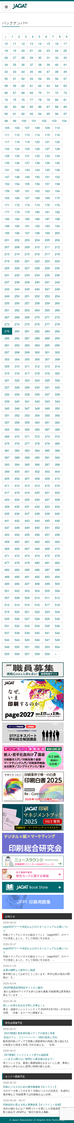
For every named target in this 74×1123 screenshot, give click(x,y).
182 (57, 212)
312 (37, 366)
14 (40, 43)
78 (40, 100)
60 (23, 86)
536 (57, 626)
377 (27, 443)
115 (47, 135)
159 (7, 191)
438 (37, 513)
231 (7, 275)
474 (37, 556)
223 (47, 261)
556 (17, 654)
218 (57, 254)
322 (17, 380)
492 (37, 577)
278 (57, 324)
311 (27, 366)
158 (57, 184)
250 (17, 296)
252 (37, 296)
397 (47, 464)
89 (65, 107)
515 (27, 605)
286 (17, 338)
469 (47, 549)
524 (57, 612)
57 (65, 79)
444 (37, 520)
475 (47, 556)
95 (48, 114)
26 (6, 58)
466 (17, 549)
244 (17, 289)
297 (7, 352)
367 (47, 429)
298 (17, 352)
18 (6, 50)
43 (14, 72)
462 (37, 542)
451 (47, 527)
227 (27, 268)
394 (17, 464)
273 (7, 324)
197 (27, 233)
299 (27, 352)
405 (7, 478)
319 (47, 373)
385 (47, 450)
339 (7, 401)
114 (37, 135)
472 (17, 556)
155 (27, 184)
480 (37, 563)
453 (7, 535)
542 (57, 633)
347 (27, 408)
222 (37, 261)
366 (37, 429)
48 (56, 72)
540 (37, 633)
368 (57, 429)
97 (65, 114)
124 (17, 149)
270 (37, 317)
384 (37, 450)
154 (17, 184)
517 (47, 605)
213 (7, 254)
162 (37, 191)
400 (17, 471)
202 (17, 240)
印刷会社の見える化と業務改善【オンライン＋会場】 (32, 1104)
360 (37, 422)
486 (37, 570)
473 (27, 556)
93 (31, 114)
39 (48, 65)
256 (17, 303)
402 (37, 471)
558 (37, 654)
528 (37, 619)
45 (31, 72)
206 (57, 240)
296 (57, 345)
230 (57, 268)
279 (7, 331)
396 (37, 464)
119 (27, 142)
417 (7, 492)
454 (17, 535)
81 (65, 100)
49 (65, 72)
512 (57, 598)
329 (27, 387)
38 (40, 65)
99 (14, 121)
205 (47, 240)
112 (17, 135)
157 (47, 184)
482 (57, 563)
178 (17, 212)
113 (27, 135)
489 (7, 577)
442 (17, 520)
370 (17, 436)
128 (57, 149)
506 (57, 591)
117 (7, 142)
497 (27, 584)
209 (27, 247)
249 (7, 296)
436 (17, 513)
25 (65, 50)
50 (6, 79)
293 (27, 345)
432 (37, 506)
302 (57, 352)
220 (17, 261)
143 (27, 170)
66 (6, 93)
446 (57, 520)
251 (27, 296)
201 (7, 240)
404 (57, 471)
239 (27, 282)
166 (17, 198)
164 (57, 191)
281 (27, 331)
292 (17, 345)
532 (17, 626)
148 (17, 177)
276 (37, 324)
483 (7, 570)
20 (23, 50)
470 (57, 549)
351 (7, 415)
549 (7, 647)
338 (57, 394)
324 (37, 380)
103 (54, 121)
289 (47, 338)
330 (37, 387)
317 (27, 373)
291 (7, 345)
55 (48, 79)
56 (56, 79)
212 (57, 247)
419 (27, 492)
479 (27, 563)
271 (47, 317)
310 (17, 366)
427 (47, 499)
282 (37, 331)
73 (65, 93)
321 (7, 380)
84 (23, 107)
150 (37, 177)
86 (40, 107)
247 (47, 289)
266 (57, 310)
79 (48, 100)
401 (27, 471)
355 (47, 415)
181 (47, 212)
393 (7, 464)
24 (56, 50)
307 (47, 359)
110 (57, 128)
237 (7, 282)
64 (56, 86)
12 (23, 43)
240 (37, 282)
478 (17, 563)
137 (27, 163)
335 (27, 394)
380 (57, 443)
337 (47, 394)
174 (37, 205)
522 (37, 612)
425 (27, 499)
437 (27, 513)
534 (37, 626)
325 (47, 380)
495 (7, 584)
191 (27, 226)
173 (27, 205)
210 (37, 247)
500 (57, 584)
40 (56, 65)
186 (37, 219)
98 (6, 121)
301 (47, 352)
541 (47, 633)
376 (17, 443)
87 (48, 107)
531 (7, 626)
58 (6, 86)
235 (47, 275)
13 (31, 43)
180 (37, 212)
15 (48, 43)
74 (6, 100)
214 (17, 254)
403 (47, 471)
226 (17, 268)
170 (57, 198)
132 (37, 156)
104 (64, 121)
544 (17, 640)
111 (7, 135)
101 (33, 121)
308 (57, 359)
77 (31, 100)
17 (65, 43)
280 (17, 331)
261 (7, 310)
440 (57, 513)
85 (31, 107)
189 (7, 226)
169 (47, 198)
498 (37, 584)
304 (17, 359)
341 (27, 401)
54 (40, 79)
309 (7, 366)
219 (7, 261)
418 (17, 492)
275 (27, 324)
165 (7, 198)
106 (17, 128)
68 (23, 93)
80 (56, 100)
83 (14, 107)
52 (23, 79)
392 (57, 457)
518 (57, 605)
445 (47, 520)
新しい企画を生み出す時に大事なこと (24, 1005)
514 (17, 605)
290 (57, 338)
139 (47, 163)
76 (23, 100)
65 (65, 86)
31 (48, 58)
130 (17, 156)
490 (17, 577)
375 (7, 443)
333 (7, 394)
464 (57, 542)
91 (14, 114)
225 (7, 268)
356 (57, 415)
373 (47, 436)
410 (57, 478)
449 (27, 527)
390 (37, 457)
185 (27, 219)
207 (7, 247)
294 (37, 345)
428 (57, 499)
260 (57, 303)
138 (37, 163)
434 (57, 506)
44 (23, 72)
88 (56, 107)
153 (7, 184)
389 (27, 457)
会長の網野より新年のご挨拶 (19, 970)
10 (6, 43)
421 (47, 492)
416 (57, 485)
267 (7, 317)
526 (17, 619)
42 (6, 72)
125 (27, 149)
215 (27, 254)
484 (17, 570)
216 (37, 254)
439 (47, 513)
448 (17, 527)
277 (47, 324)
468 (37, 549)
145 (47, 170)
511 (47, 598)
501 (7, 591)
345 (7, 408)
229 (47, 268)
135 (7, 163)
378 (37, 443)
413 (27, 485)
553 (47, 647)
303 (7, 359)
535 (47, 626)
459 (7, 542)
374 (57, 436)
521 (27, 612)
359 (27, 422)
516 (37, 605)
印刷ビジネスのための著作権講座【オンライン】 (30, 1086)
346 (17, 408)
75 (14, 100)
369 (7, 436)
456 (37, 535)
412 (17, 485)
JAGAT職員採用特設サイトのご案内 (23, 987)
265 (47, 310)
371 (27, 436)
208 (17, 247)
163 (47, 191)
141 (7, 170)
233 (27, 275)
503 (27, 591)
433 (47, 506)
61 (31, 86)
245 (27, 289)
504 (37, 591)
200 (57, 233)
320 (57, 373)
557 (27, 654)
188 (57, 219)
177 (7, 212)
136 (17, 163)
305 (27, 359)
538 (17, 633)
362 (57, 422)
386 (57, 450)
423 (7, 499)
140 (57, 163)
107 (27, 128)
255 (7, 303)
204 (37, 240)
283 (47, 331)
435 (7, 513)
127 (47, 149)
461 (27, 542)
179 (27, 212)
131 (27, 156)
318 (37, 373)
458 (57, 535)
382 (17, 450)
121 (47, 142)
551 (27, 647)
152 (57, 177)
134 (57, 156)
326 (57, 380)
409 (47, 478)
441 (7, 520)
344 (57, 401)
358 (17, 422)
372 (37, 436)
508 (17, 598)
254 (57, 296)
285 (7, 338)
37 (31, 65)
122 (57, 142)
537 (7, 633)
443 (27, 520)
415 (47, 485)
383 (27, 450)
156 (37, 184)
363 (7, 429)
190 (17, 226)
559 (47, 654)
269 (27, 317)
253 (47, 296)
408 (37, 478)
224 (57, 261)
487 (47, 570)
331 (47, 387)
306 (37, 359)
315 (7, 373)
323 (27, 380)
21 (31, 50)
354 (37, 415)
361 (47, 422)
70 (40, 93)
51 (14, 79)
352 (17, 415)
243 (7, 289)
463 (47, 542)
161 (27, 191)
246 (37, 289)
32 (56, 58)
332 (57, 387)
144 (37, 170)
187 (47, 219)
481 (47, 563)
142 (17, 170)
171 (7, 205)
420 (37, 492)
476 (57, 556)
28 (23, 58)
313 (47, 366)
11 (14, 43)
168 (37, 198)
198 (37, 233)
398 (57, 464)
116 (57, 135)
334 (17, 394)
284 (57, 331)
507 (7, 598)
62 (40, 86)
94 (40, 114)
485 (27, 570)
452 (57, 527)
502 (17, 591)
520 (17, 612)
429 (7, 506)
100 (23, 121)
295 (47, 345)
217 (47, 254)
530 (57, 619)
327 (7, 387)
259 (47, 303)
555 (7, 654)
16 (56, 43)
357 (7, 422)
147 (7, 177)
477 (7, 563)
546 (37, 640)
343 (47, 401)
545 (27, 640)
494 (57, 577)
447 (7, 527)
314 (57, 366)
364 (17, 429)
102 (44, 121)
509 (27, 598)
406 (17, 478)
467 (27, 549)
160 (17, 191)
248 (57, 289)
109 (47, 128)
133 (47, 156)
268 (17, 317)
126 (37, 149)
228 (37, 268)
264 (37, 310)
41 (65, 65)
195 (7, 233)
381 (7, 450)
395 (27, 464)
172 (17, 205)
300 (37, 352)
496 (17, 584)
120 (37, 142)
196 (17, 233)
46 (40, 72)
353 (27, 415)
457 (47, 535)
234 (37, 275)
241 (47, 282)
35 (14, 65)
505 (47, 591)
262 (17, 310)
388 (17, 457)
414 (37, 485)
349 (47, 408)
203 (27, 240)
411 (7, 485)
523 (47, 612)
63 (48, 86)
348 (37, 408)
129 (7, 156)
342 (37, 401)
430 (17, 506)
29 (31, 58)
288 (37, 338)
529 (47, 619)
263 (27, 310)
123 (7, 149)
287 (27, 338)
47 (48, 72)
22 (40, 50)
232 (17, 275)
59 (14, 86)
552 (37, 647)
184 (17, 219)
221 (27, 261)
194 (57, 226)
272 (57, 317)
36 (23, 65)
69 (31, 93)
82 (6, 107)
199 (47, 233)
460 (17, 542)
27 (14, 58)
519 (7, 612)
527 (27, 619)
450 (37, 527)
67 (14, 93)
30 (40, 58)
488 (57, 570)
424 (17, 499)
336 (37, 394)
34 (6, 65)
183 (7, 219)
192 (37, 226)
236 (57, 275)
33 (65, 58)
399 (7, 471)
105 (7, 128)
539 (27, 633)
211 (47, 247)
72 (56, 93)
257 (27, 303)
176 (57, 205)
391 (47, 457)
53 (31, 79)
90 (6, 114)
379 (47, 443)
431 (27, 506)
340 (17, 401)
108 (37, 128)
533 (27, 626)
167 (27, 198)
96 (56, 114)
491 (27, 577)
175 (47, 205)
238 (17, 282)
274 (17, 324)
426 (37, 499)
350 (57, 408)
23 (48, 50)
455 (27, 535)
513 (7, 605)
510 (37, 598)
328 (17, 387)
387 (7, 457)
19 (14, 50)
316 (17, 373)
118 (17, 142)
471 (7, 556)
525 (7, 619)
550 (17, 647)
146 (57, 170)
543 (7, 640)
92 (23, 114)
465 (7, 549)
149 (27, 177)
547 (47, 640)
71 (48, 93)
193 (47, 226)
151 (47, 177)
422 (57, 492)
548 (57, 640)
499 (47, 584)
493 (47, 577)
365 (27, 429)
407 (27, 478)
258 (37, 303)
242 (57, 282)
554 (57, 647)
